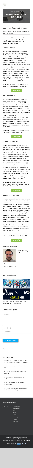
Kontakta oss (16, 406)
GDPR (14, 412)
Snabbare (24, 86)
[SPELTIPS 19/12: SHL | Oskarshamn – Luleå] (16, 279)
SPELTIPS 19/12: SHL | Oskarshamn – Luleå (14, 301)
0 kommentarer (9, 33)
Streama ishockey (15, 420)
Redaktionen (16, 408)
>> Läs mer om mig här (9, 266)
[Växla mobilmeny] (29, 7)
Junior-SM (15, 417)
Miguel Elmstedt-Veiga (9, 31)
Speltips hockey (15, 415)
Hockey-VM (6, 406)
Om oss (15, 410)
